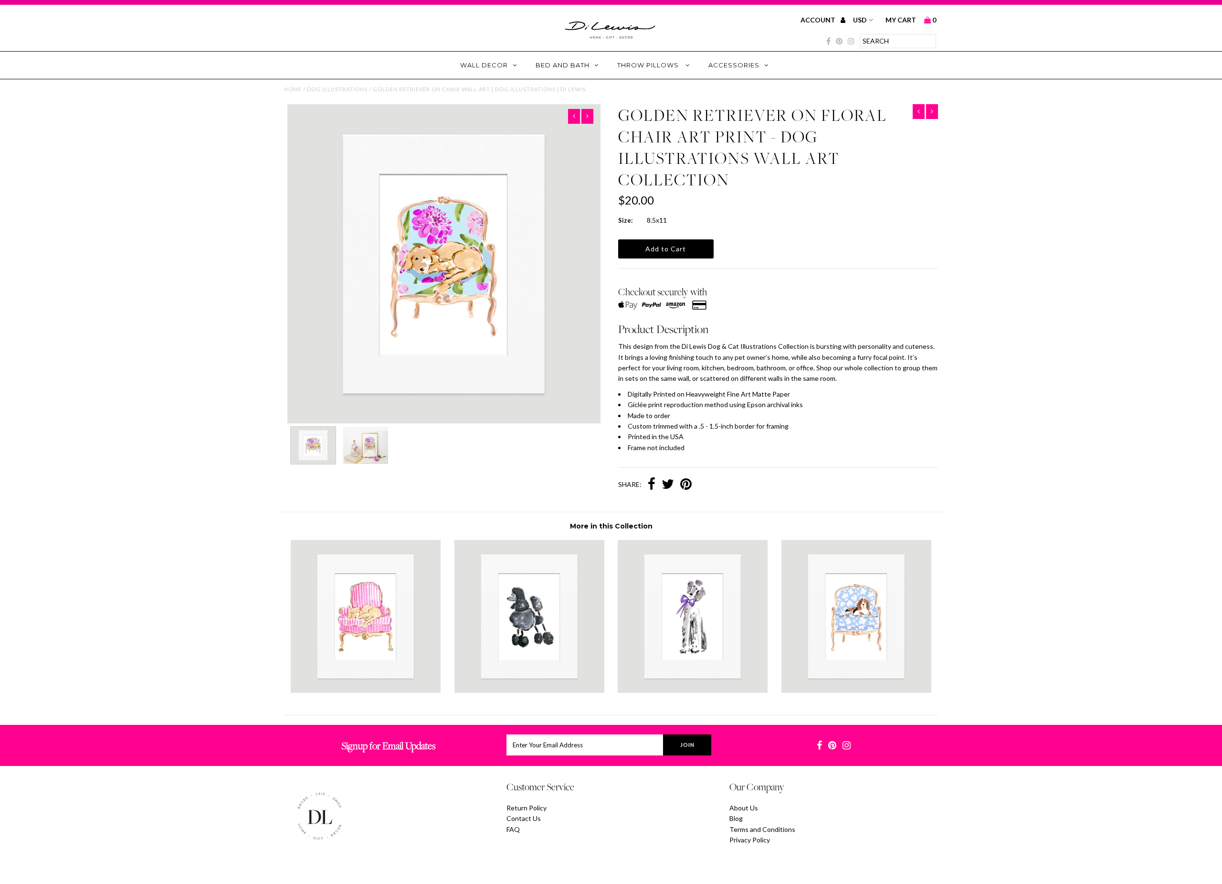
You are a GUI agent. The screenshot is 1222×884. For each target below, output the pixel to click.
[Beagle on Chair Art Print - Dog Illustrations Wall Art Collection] (856, 690)
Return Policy (526, 808)
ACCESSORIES (733, 65)
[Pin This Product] (686, 485)
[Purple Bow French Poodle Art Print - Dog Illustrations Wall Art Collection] (693, 690)
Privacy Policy (749, 840)
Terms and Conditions (762, 829)
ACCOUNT (819, 20)
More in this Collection (611, 526)
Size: (625, 220)
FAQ (513, 829)
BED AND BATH (563, 65)
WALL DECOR (484, 65)
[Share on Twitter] (668, 485)
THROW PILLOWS (649, 65)
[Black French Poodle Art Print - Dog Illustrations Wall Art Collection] (529, 690)
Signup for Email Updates (388, 745)
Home (293, 89)
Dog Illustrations (337, 89)
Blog (736, 818)
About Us (743, 808)
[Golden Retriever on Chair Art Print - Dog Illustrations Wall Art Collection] (366, 690)
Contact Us (523, 818)
